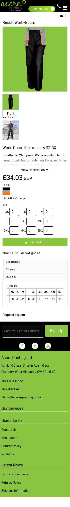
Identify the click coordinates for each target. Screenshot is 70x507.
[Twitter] (35, 346)
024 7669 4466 (12, 389)
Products (7, 454)
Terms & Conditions (14, 474)
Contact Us (9, 429)
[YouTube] (48, 346)
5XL (40, 230)
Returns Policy (11, 446)
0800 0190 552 (12, 381)
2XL (40, 221)
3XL (6, 230)
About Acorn (9, 438)
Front (10, 113)
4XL (23, 230)
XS (7, 212)
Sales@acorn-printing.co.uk (21, 397)
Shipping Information (15, 490)
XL (24, 221)
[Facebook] (22, 346)
